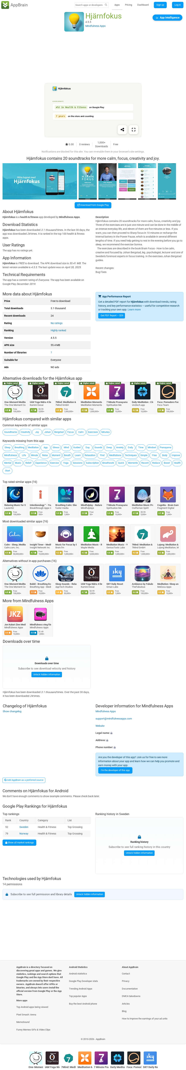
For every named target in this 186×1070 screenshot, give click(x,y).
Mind (66, 447)
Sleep (7, 447)
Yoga (65, 462)
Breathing (19, 447)
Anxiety (120, 447)
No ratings (56, 323)
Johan (47, 432)
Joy (37, 432)
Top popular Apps (78, 996)
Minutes (105, 432)
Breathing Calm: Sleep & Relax (66, 505)
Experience (41, 462)
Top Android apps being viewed (32, 1007)
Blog (124, 1011)
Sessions (77, 462)
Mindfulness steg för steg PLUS (40, 624)
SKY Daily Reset (114, 584)
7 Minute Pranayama (117, 402)
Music (18, 462)
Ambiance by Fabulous (142, 584)
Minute (34, 455)
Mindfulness (10, 455)
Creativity (25, 432)
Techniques (131, 455)
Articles (126, 1003)
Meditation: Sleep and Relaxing (168, 584)
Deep (109, 447)
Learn (78, 455)
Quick (121, 462)
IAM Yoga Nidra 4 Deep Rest (40, 402)
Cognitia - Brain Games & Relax (168, 505)
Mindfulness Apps (38, 601)
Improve (176, 455)
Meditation (33, 447)
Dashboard (143, 4)
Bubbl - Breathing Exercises (40, 584)
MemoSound (22, 1022)
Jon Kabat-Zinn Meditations (15, 624)
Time (140, 447)
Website (100, 725)
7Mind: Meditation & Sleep (66, 402)
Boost (167, 462)
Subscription (92, 462)
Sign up (160, 4)
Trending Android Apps (80, 988)
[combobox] (89, 5)
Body (164, 455)
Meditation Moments (91, 402)
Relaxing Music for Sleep (15, 505)
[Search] (106, 5)
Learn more (134, 309)
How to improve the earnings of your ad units (144, 1018)
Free (154, 455)
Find (102, 455)
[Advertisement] (93, 57)
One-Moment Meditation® (15, 402)
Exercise (54, 462)
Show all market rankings (20, 842)
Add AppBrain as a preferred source (25, 780)
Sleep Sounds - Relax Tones (66, 584)
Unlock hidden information (46, 674)
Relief (28, 462)
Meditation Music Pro (142, 505)
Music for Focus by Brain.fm (66, 544)
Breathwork (108, 462)
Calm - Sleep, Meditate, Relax (15, 544)
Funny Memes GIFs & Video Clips (33, 1029)
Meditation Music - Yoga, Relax (117, 544)
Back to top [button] (177, 1040)
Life (24, 455)
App (46, 447)
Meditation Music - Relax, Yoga (91, 544)
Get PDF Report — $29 (112, 315)
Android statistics (78, 973)
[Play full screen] (133, 130)
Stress (56, 447)
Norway (23, 833)
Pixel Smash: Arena (26, 1014)
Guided (76, 447)
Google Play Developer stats (83, 981)
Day (88, 447)
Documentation (130, 988)
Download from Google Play (94, 205)
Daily (130, 447)
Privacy (125, 981)
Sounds (98, 447)
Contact (126, 973)
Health (177, 462)
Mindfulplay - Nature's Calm (91, 505)
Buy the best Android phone (83, 1003)
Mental (7, 462)
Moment (56, 455)
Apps (117, 4)
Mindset (152, 447)
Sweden (23, 826)
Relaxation (90, 455)
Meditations (115, 455)
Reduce (156, 462)
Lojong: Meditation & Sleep (168, 544)
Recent (145, 462)
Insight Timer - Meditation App (40, 544)
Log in (178, 4)
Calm (81, 432)
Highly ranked (58, 330)
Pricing (128, 4)
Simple (143, 455)
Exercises (93, 432)
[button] (139, 733)
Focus (70, 432)
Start (7, 470)
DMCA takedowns (131, 996)
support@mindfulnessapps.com (114, 718)
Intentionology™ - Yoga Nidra (40, 505)
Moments (133, 462)
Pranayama (165, 447)
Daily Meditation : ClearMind (142, 402)
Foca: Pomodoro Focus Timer (168, 402)
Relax (45, 455)
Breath (67, 455)
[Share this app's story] (122, 130)
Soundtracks (10, 432)
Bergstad (59, 432)
